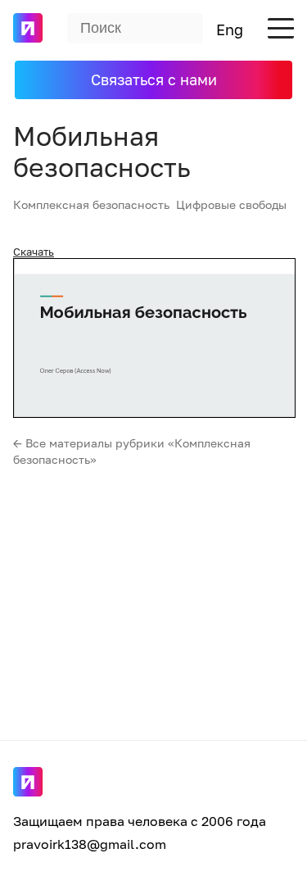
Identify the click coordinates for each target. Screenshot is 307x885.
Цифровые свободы (231, 204)
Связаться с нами (154, 79)
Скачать (33, 251)
